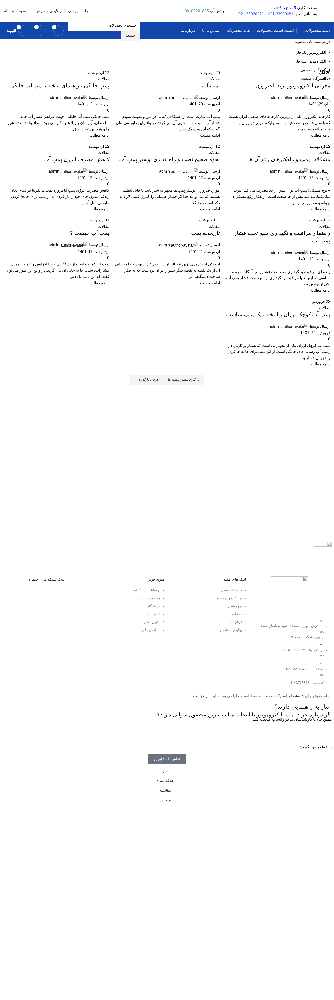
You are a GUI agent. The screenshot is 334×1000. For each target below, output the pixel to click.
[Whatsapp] (325, 732)
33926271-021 (251, 14)
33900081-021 (280, 14)
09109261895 (197, 11)
